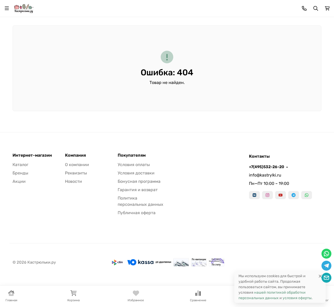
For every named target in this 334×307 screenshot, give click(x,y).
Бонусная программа (139, 181)
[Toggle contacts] (304, 8)
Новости (73, 181)
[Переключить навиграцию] (6, 8)
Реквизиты (76, 172)
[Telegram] (293, 195)
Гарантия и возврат (138, 189)
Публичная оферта (137, 212)
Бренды (20, 172)
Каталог (20, 164)
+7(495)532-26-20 (266, 166)
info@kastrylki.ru (265, 175)
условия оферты (297, 298)
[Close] (320, 276)
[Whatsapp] (306, 195)
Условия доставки (136, 172)
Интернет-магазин (32, 155)
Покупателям (132, 155)
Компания (75, 155)
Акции (19, 181)
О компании (77, 164)
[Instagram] (267, 195)
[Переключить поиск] (315, 8)
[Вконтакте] (254, 195)
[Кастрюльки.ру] (24, 8)
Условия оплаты (134, 164)
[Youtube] (280, 195)
